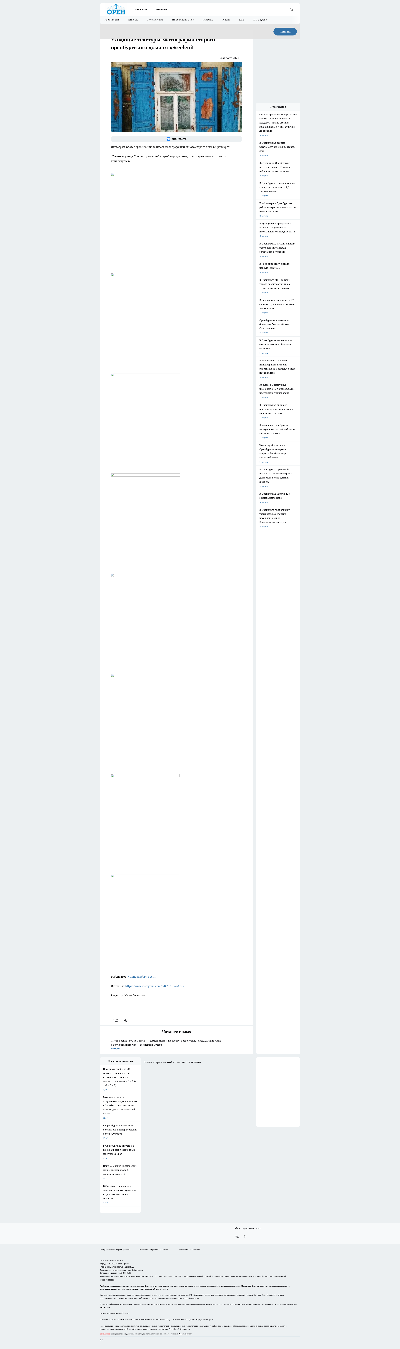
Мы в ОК (133, 19)
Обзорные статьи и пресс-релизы (115, 1249)
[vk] (115, 1020)
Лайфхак (208, 19)
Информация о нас (183, 19)
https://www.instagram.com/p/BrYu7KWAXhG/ (154, 986)
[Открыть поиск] (291, 9)
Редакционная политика (189, 1249)
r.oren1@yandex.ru (135, 1270)
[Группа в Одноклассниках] (244, 1237)
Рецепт (226, 19)
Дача (241, 19)
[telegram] (126, 1020)
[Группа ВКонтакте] (176, 139)
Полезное (141, 9)
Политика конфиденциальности (154, 1249)
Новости (161, 9)
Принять (285, 31)
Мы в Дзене (260, 19)
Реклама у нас (155, 19)
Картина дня (112, 19)
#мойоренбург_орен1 (142, 976)
